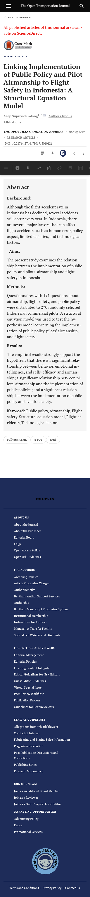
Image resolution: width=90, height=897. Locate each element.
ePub (53, 439)
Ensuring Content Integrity (32, 668)
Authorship (21, 602)
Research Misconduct (28, 771)
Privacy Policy (52, 888)
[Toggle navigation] (8, 6)
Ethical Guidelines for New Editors (37, 674)
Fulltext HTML (17, 439)
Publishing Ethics (25, 764)
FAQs (17, 544)
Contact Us (72, 888)
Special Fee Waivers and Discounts (37, 635)
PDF (39, 439)
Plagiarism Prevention (28, 746)
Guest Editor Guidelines (30, 681)
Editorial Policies (25, 661)
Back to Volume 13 (19, 17)
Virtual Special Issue (28, 687)
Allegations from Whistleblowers (36, 727)
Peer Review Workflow (29, 694)
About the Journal (26, 524)
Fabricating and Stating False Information (42, 739)
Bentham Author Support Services (37, 596)
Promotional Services (28, 832)
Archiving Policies (26, 577)
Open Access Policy (27, 550)
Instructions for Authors (30, 622)
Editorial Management (29, 655)
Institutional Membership (31, 616)
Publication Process (27, 700)
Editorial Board (24, 537)
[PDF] (63, 153)
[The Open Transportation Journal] (45, 861)
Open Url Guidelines (27, 557)
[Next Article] (84, 153)
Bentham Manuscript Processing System (41, 609)
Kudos (18, 825)
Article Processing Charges (32, 583)
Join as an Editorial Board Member (37, 791)
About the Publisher (27, 531)
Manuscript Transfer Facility (33, 628)
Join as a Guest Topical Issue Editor (37, 804)
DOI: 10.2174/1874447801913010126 (28, 143)
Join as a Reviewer (26, 797)
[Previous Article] (74, 153)
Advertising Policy (26, 819)
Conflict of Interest (27, 733)
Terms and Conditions (24, 888)
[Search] (81, 6)
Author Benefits (24, 590)
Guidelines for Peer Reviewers (34, 707)
